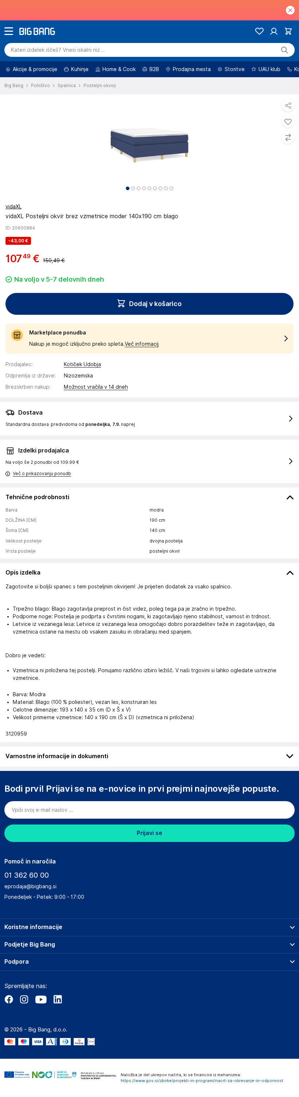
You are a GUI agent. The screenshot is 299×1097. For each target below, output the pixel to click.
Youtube (41, 999)
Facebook (8, 999)
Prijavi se (149, 833)
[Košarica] (288, 31)
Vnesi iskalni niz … (58, 50)
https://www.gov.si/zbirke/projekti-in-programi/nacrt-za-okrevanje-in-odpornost (202, 1080)
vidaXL (13, 206)
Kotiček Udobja (82, 364)
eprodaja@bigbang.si (30, 886)
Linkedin (57, 999)
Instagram (24, 999)
